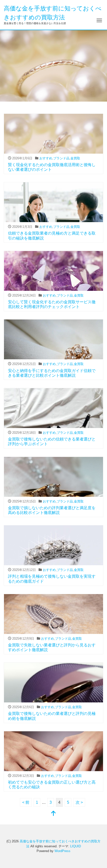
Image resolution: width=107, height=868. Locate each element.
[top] (53, 813)
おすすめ (45, 158)
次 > (79, 802)
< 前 (25, 802)
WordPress (62, 851)
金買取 (75, 158)
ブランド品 (61, 158)
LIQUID (75, 846)
